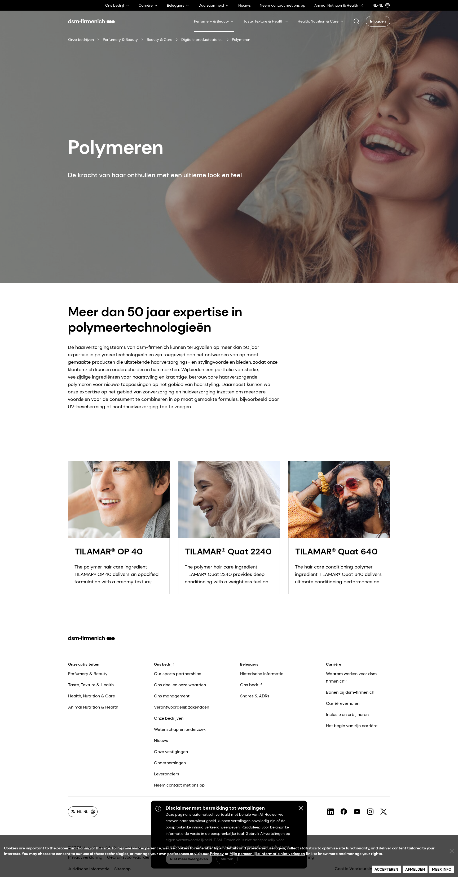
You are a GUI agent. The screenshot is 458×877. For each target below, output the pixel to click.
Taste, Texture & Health (91, 685)
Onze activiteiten (83, 664)
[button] (356, 21)
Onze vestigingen (171, 751)
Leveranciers (166, 774)
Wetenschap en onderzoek (180, 729)
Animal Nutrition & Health (93, 707)
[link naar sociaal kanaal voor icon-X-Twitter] (383, 811)
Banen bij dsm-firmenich (350, 692)
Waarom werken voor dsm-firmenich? (352, 677)
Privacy (217, 853)
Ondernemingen (170, 763)
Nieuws (161, 740)
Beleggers (249, 664)
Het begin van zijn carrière (351, 725)
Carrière (333, 664)
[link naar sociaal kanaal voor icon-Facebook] (343, 811)
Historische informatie (261, 673)
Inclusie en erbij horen (347, 714)
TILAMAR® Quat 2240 (228, 551)
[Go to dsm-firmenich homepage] (91, 21)
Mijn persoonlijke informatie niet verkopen (267, 853)
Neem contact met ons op (179, 785)
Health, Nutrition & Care (91, 696)
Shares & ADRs (254, 696)
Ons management (172, 696)
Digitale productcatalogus (202, 39)
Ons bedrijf (164, 664)
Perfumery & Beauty (120, 39)
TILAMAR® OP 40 (109, 551)
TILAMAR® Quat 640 (336, 551)
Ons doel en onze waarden (180, 685)
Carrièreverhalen (342, 703)
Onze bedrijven (81, 39)
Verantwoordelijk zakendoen (181, 707)
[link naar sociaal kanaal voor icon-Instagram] (370, 811)
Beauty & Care (159, 39)
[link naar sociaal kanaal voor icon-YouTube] (357, 811)
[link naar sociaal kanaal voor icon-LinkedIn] (330, 811)
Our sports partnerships (177, 673)
